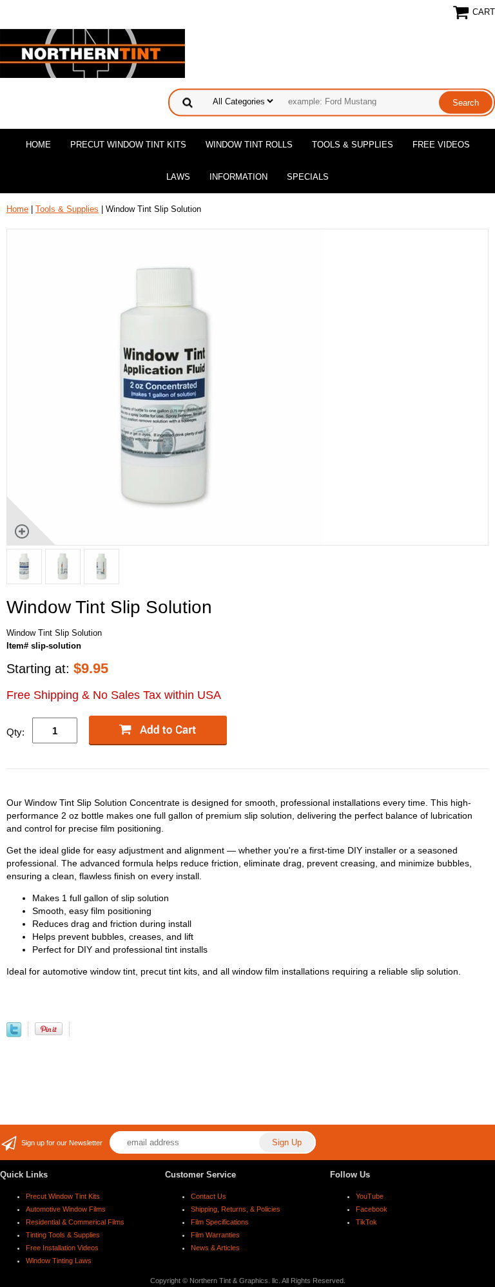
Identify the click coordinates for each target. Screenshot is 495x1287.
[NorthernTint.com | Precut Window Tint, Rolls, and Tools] (92, 52)
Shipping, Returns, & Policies (235, 1209)
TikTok (366, 1222)
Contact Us (208, 1196)
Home (38, 144)
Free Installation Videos (62, 1248)
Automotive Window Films (66, 1209)
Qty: (15, 732)
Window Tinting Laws (59, 1260)
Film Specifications (220, 1222)
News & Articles (215, 1248)
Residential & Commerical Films (75, 1222)
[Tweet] (13, 1034)
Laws (178, 177)
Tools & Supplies (352, 144)
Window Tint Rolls (249, 144)
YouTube (369, 1196)
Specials (308, 177)
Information (238, 177)
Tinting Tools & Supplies (63, 1235)
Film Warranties (215, 1235)
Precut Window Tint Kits (128, 144)
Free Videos (441, 144)
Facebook (371, 1209)
